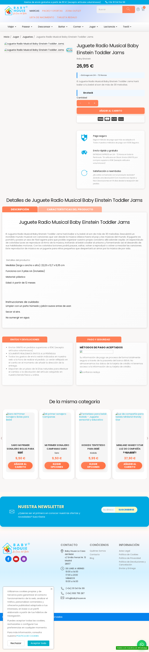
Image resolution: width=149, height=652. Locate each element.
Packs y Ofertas (52, 10)
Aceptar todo (38, 643)
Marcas (34, 10)
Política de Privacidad (130, 558)
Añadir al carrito (110, 110)
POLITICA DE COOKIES (27, 635)
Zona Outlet (73, 10)
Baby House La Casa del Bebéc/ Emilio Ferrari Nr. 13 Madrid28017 (75, 557)
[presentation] (1, 438)
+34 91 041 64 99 (116, 2)
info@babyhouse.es (76, 598)
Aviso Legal (124, 550)
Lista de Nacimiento (42, 17)
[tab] (20, 209)
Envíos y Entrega (127, 568)
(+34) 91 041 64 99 (75, 588)
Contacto (95, 554)
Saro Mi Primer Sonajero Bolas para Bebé (20, 448)
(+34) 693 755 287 (75, 593)
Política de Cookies (128, 554)
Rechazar (15, 643)
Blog (92, 558)
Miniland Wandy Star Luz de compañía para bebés (129, 448)
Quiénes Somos (98, 550)
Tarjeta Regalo (67, 17)
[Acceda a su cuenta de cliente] (138, 10)
